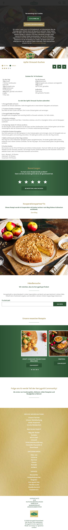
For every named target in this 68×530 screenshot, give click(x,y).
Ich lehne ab (34, 18)
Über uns (34, 455)
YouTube (34, 401)
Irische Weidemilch (34, 425)
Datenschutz (34, 498)
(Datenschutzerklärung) (39, 43)
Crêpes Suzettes (38, 369)
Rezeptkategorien (34, 477)
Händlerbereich (34, 487)
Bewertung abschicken (34, 188)
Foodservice (33, 490)
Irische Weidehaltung (34, 414)
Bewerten (64, 67)
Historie (34, 457)
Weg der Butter (34, 432)
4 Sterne (8, 68)
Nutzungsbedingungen (34, 502)
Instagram (24, 401)
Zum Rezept (34, 365)
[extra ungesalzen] (34, 54)
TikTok (43, 401)
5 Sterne (10, 68)
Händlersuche (34, 485)
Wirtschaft (34, 437)
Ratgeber (34, 480)
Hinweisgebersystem (34, 507)
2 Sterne (5, 68)
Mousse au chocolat (34, 369)
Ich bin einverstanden (34, 24)
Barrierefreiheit (34, 505)
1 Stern (3, 68)
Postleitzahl (6, 300)
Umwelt (34, 440)
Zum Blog (34, 212)
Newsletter (34, 475)
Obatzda (31, 369)
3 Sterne (7, 68)
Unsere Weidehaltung (34, 420)
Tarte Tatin (36, 369)
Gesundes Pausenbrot (34, 445)
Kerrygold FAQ (33, 482)
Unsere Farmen (34, 418)
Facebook (29, 401)
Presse (34, 462)
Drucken (54, 67)
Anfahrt (34, 467)
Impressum (34, 503)
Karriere (34, 460)
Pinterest (38, 401)
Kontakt (34, 465)
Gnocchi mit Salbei (33, 369)
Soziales (34, 435)
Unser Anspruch (34, 422)
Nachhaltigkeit (34, 429)
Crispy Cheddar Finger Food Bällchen (30, 369)
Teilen (59, 67)
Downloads (34, 447)
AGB (34, 500)
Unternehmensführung (34, 442)
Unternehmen (34, 452)
